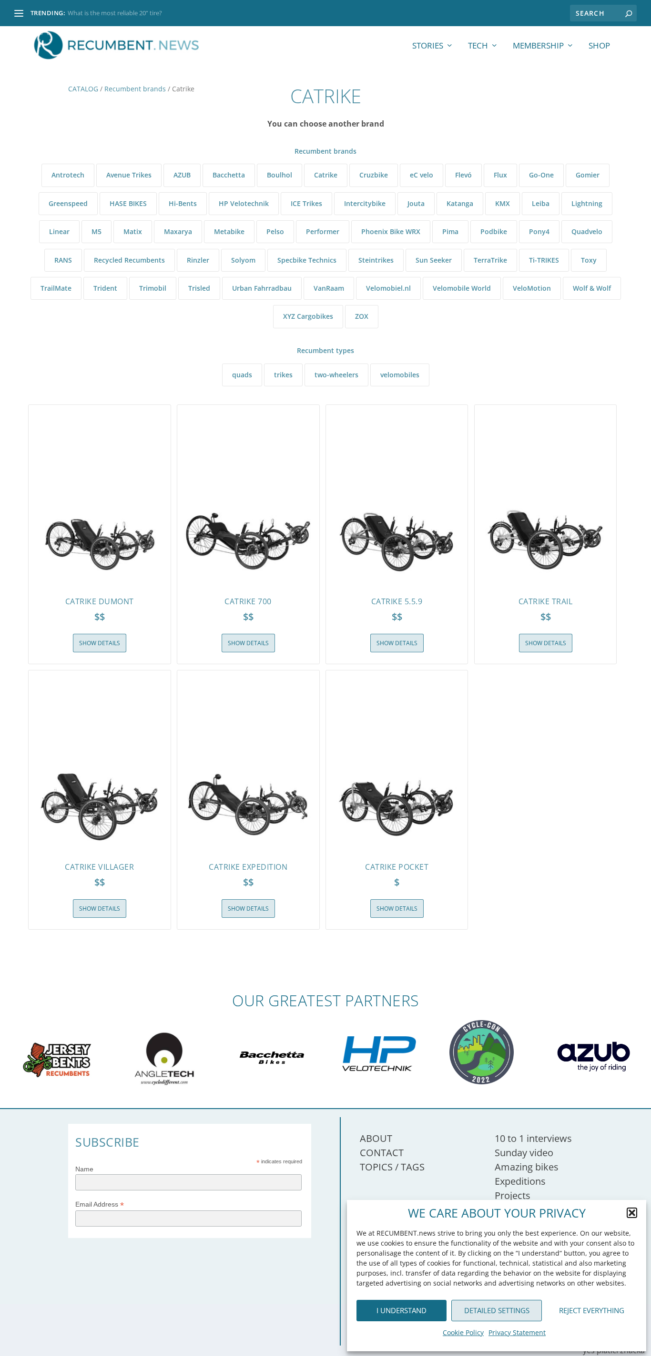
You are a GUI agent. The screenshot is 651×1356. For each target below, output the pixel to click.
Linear (59, 231)
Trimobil (152, 288)
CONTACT (382, 1152)
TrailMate (56, 288)
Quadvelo (586, 231)
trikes (283, 374)
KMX (502, 203)
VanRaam (329, 288)
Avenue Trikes (129, 174)
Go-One (541, 174)
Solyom (243, 260)
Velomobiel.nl (388, 288)
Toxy (589, 260)
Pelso (275, 231)
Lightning (586, 203)
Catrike (325, 174)
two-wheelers (336, 374)
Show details (99, 643)
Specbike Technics (306, 260)
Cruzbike (373, 174)
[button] (632, 1213)
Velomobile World (462, 288)
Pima (450, 231)
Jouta (416, 203)
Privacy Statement (517, 1332)
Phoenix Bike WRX (390, 231)
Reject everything (591, 1310)
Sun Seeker (434, 260)
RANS (63, 260)
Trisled (199, 288)
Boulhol (279, 174)
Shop (599, 46)
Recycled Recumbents (129, 260)
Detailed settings (496, 1310)
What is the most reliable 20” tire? (115, 13)
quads (242, 374)
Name (84, 1169)
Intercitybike (365, 203)
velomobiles (399, 374)
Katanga (460, 203)
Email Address (99, 1204)
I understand (401, 1310)
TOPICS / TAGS (392, 1166)
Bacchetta (229, 174)
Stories (427, 46)
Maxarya (178, 231)
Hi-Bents (183, 203)
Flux (500, 174)
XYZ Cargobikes (308, 316)
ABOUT (376, 1138)
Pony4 (539, 231)
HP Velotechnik (244, 203)
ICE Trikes (306, 203)
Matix (132, 231)
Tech (478, 46)
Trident (105, 288)
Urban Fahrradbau (262, 288)
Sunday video (524, 1152)
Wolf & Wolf (592, 288)
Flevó (463, 174)
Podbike (493, 231)
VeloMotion (532, 288)
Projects (512, 1195)
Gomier (588, 174)
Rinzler (198, 260)
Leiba (540, 203)
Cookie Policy (463, 1332)
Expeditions (520, 1181)
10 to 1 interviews (533, 1138)
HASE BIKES (128, 203)
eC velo (421, 174)
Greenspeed (68, 203)
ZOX (361, 316)
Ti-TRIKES (544, 260)
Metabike (229, 231)
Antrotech (67, 174)
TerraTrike (490, 260)
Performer (322, 231)
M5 (97, 231)
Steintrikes (376, 260)
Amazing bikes (527, 1166)
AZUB (182, 174)
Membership (538, 46)
